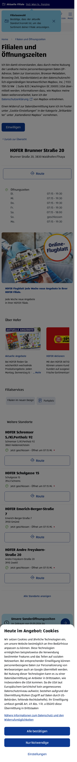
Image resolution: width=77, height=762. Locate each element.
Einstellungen (37, 754)
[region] (37, 693)
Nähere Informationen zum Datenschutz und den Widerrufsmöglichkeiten (34, 717)
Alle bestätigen (37, 731)
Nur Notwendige (37, 742)
